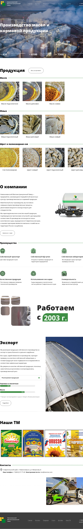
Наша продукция (7, 39)
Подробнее (6, 403)
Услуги (53, 4)
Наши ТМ (68, 4)
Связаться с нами (7, 233)
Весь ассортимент (36, 70)
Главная (30, 4)
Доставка (60, 4)
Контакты (37, 4)
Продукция (46, 4)
